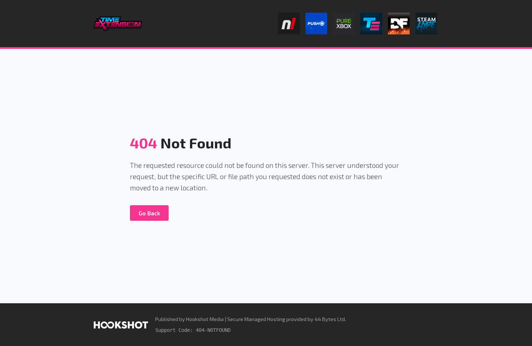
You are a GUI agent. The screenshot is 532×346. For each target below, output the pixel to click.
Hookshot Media (205, 319)
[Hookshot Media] (121, 324)
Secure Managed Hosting (256, 319)
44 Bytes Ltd (329, 319)
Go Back (149, 213)
